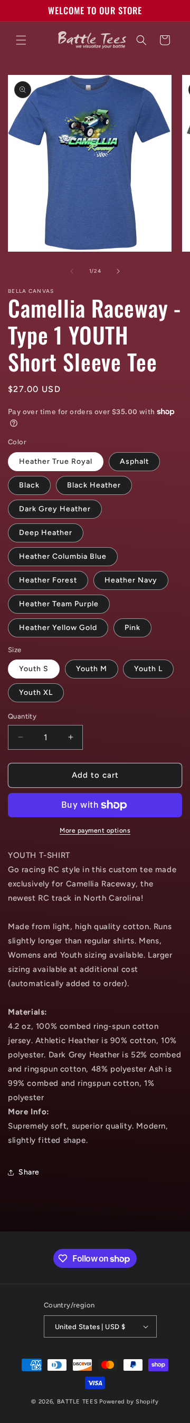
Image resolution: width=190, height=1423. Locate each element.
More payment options (95, 830)
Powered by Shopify (129, 1401)
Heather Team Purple (59, 603)
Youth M (91, 668)
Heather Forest (48, 580)
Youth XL (36, 692)
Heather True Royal (55, 461)
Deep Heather (45, 532)
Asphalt (134, 461)
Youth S (34, 668)
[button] (21, 40)
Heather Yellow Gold (58, 627)
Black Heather (94, 485)
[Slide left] (71, 271)
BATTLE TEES (77, 1401)
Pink (132, 627)
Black (29, 485)
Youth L (148, 668)
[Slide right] (118, 271)
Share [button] (29, 1172)
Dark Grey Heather (55, 508)
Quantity (22, 716)
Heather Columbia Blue (63, 556)
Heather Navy (130, 580)
